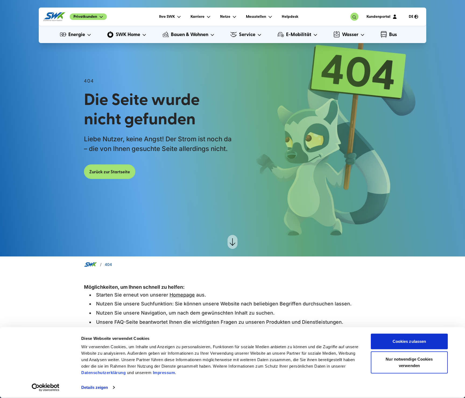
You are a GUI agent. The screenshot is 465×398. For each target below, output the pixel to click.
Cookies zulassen (409, 341)
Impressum (164, 372)
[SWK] (54, 16)
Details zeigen (94, 387)
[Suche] (354, 17)
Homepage (182, 295)
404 (108, 264)
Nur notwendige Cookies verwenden (409, 362)
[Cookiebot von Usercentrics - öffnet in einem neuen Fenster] (45, 387)
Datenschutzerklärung (103, 372)
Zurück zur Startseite (109, 172)
